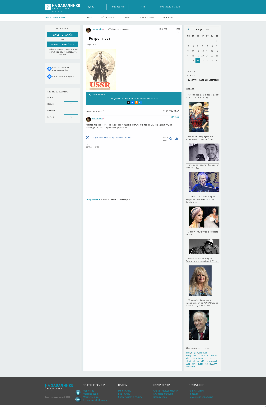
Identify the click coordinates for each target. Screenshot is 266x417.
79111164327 (210, 358)
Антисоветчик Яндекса (63, 76)
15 (212, 51)
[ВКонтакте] (132, 102)
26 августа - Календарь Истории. (203, 79)
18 (193, 55)
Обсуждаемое (107, 16)
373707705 (203, 355)
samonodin (97, 29)
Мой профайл (90, 393)
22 (212, 55)
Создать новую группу (130, 396)
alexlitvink (190, 361)
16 (217, 51)
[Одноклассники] (136, 102)
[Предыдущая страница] (78, 399)
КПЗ (143, 6)
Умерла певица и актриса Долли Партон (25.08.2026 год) (202, 96)
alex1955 (203, 352)
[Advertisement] (133, 173)
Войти (48, 17)
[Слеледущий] (188, 29)
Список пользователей (165, 390)
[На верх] (78, 392)
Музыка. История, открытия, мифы (60, 68)
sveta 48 (202, 363)
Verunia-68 (198, 358)
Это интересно (146, 16)
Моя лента (168, 16)
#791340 (175, 117)
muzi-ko (213, 355)
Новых (50, 104)
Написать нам (196, 390)
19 (198, 55)
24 (188, 60)
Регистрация (59, 17)
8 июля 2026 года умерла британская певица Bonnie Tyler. (202, 259)
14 (207, 51)
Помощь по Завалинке (201, 396)
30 (217, 60)
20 (202, 55)
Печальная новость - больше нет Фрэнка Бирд (202, 166)
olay (188, 352)
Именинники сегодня (197, 348)
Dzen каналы (160, 396)
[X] (128, 102)
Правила (193, 393)
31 (188, 65)
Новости (190, 88)
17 (188, 55)
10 (188, 51)
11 (193, 51)
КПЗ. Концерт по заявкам (119, 29)
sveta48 (200, 361)
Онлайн (51, 110)
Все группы (124, 393)
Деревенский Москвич (95, 400)
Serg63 (194, 352)
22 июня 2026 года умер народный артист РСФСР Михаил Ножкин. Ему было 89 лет (202, 303)
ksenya (208, 361)
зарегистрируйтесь (62, 44)
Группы (90, 6)
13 (202, 51)
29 (212, 60)
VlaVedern (190, 366)
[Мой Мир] (140, 102)
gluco (188, 358)
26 (198, 60)
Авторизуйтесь (93, 199)
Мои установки (91, 396)
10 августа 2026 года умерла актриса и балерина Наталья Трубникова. (200, 199)
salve (194, 363)
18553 (71, 97)
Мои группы (124, 390)
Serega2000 (191, 355)
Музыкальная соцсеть (66, 7)
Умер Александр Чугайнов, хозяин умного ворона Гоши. (199, 137)
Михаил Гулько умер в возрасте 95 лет (202, 233)
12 (198, 51)
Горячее (88, 16)
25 (193, 60)
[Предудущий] (217, 29)
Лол (209, 363)
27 (202, 60)
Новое (127, 16)
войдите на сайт (63, 34)
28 (207, 60)
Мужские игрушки (163, 393)
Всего (50, 97)
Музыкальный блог (170, 6)
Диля (214, 363)
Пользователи (117, 6)
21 (207, 55)
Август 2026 (202, 29)
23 (217, 55)
